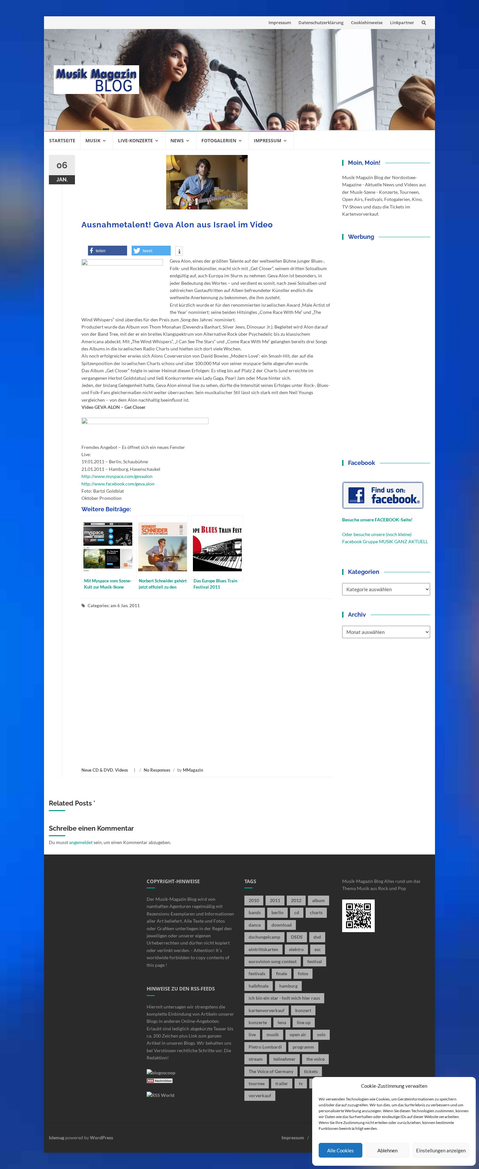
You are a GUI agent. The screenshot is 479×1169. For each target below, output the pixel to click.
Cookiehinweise (367, 22)
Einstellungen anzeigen (441, 1150)
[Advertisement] (287, 79)
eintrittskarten (263, 949)
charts (316, 912)
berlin (277, 912)
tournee (257, 1083)
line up (304, 1022)
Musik (92, 140)
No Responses (157, 770)
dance (255, 925)
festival (314, 961)
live (252, 1034)
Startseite (62, 140)
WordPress (101, 1137)
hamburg (288, 986)
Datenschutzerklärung (320, 22)
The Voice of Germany (271, 1071)
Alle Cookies (340, 1150)
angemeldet (81, 842)
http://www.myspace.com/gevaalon (116, 476)
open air (298, 1034)
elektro (296, 949)
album (318, 900)
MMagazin (193, 770)
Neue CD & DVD (97, 770)
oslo (321, 1034)
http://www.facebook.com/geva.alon (117, 483)
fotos (303, 973)
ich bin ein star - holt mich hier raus (284, 998)
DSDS (297, 937)
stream (256, 1059)
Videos (121, 770)
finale (281, 973)
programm (303, 1047)
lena (282, 1022)
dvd (317, 937)
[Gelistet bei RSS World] (160, 1094)
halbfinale (259, 986)
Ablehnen (387, 1150)
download (281, 925)
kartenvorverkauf (266, 1010)
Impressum (280, 22)
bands (255, 912)
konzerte (258, 1022)
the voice (315, 1059)
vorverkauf (260, 1095)
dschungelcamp (264, 937)
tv (301, 1083)
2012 (296, 900)
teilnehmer (284, 1059)
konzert (303, 1010)
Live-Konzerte (135, 140)
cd (296, 912)
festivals (257, 973)
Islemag (56, 1137)
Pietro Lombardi (265, 1047)
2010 (254, 900)
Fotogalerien (218, 140)
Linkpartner (402, 22)
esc (317, 949)
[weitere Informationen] (179, 251)
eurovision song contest (273, 961)
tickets (311, 1071)
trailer (281, 1083)
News (177, 140)
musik (273, 1034)
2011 (275, 900)
